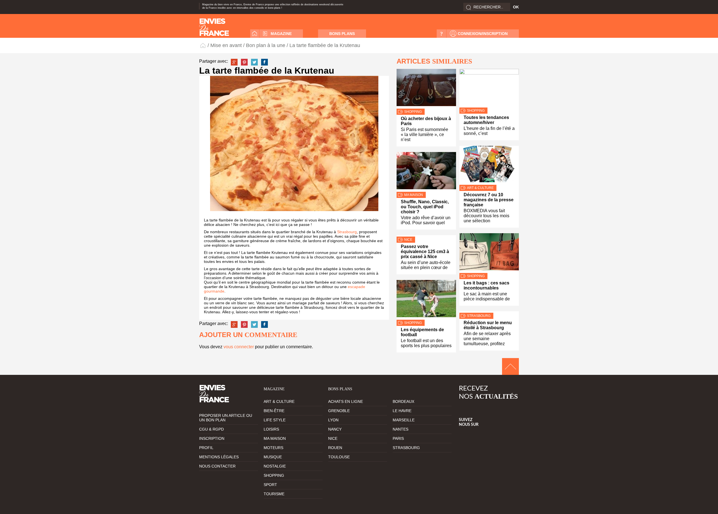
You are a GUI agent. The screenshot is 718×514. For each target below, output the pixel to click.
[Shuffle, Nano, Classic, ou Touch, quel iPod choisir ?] (426, 172)
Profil (206, 447)
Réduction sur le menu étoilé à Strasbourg (488, 325)
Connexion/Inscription (483, 33)
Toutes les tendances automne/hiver (486, 120)
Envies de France (203, 45)
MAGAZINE (281, 33)
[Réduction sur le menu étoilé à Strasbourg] (489, 312)
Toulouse (339, 457)
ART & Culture (480, 188)
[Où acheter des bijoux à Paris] (426, 89)
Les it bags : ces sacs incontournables (486, 285)
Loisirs (271, 429)
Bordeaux (403, 401)
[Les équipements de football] (426, 300)
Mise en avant (226, 45)
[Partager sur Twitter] (254, 62)
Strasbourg (347, 232)
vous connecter (239, 346)
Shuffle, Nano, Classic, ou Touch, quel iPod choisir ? (425, 206)
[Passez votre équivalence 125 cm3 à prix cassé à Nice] (426, 236)
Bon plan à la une (265, 45)
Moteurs (273, 447)
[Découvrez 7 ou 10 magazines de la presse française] (489, 165)
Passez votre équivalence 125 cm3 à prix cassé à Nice (425, 251)
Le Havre (402, 410)
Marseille (404, 420)
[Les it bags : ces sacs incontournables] (489, 253)
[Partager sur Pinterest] (244, 62)
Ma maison (413, 195)
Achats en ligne (345, 401)
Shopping (413, 112)
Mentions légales (219, 457)
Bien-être (274, 410)
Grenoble (339, 410)
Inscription (211, 438)
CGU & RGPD (211, 429)
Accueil (254, 33)
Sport (270, 484)
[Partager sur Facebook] (264, 62)
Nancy (335, 429)
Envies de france (214, 27)
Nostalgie (275, 466)
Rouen (335, 447)
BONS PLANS (342, 33)
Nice (408, 240)
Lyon (333, 420)
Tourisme (274, 494)
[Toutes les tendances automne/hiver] (489, 88)
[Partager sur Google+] (234, 62)
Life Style (275, 420)
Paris (398, 438)
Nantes (400, 429)
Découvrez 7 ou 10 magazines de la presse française (489, 199)
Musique (273, 457)
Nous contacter (217, 466)
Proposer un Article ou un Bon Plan (225, 417)
